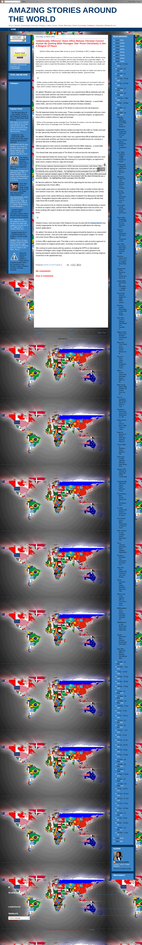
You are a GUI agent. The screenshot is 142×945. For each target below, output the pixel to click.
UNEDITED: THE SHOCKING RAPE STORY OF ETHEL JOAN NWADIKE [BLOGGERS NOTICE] (19, 138)
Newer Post (40, 333)
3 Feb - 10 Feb (123, 83)
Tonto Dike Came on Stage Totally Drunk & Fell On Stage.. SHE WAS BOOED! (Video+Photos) (19, 189)
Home (71, 333)
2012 (118, 40)
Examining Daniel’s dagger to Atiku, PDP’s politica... (121, 297)
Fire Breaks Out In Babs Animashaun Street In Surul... (122, 523)
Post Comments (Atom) (76, 339)
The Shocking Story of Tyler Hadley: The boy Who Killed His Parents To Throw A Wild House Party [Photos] (19, 116)
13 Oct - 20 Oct (123, 794)
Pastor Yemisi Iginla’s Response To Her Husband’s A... (122, 144)
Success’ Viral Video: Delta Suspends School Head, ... (121, 362)
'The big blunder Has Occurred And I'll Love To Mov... (121, 196)
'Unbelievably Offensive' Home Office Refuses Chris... (122, 486)
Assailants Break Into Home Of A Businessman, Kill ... (122, 413)
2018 (118, 58)
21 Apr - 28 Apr (123, 681)
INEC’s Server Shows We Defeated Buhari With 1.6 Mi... (121, 376)
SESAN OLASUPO (122, 862)
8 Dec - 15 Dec (123, 823)
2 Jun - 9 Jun (122, 711)
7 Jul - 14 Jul (122, 735)
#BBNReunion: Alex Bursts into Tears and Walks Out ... (121, 627)
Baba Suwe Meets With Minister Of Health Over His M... (122, 389)
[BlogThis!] (74, 265)
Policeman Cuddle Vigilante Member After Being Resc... (122, 461)
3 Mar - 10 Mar (123, 103)
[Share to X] (76, 265)
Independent (96, 223)
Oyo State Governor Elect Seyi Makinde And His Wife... (121, 248)
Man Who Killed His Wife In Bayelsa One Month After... (122, 653)
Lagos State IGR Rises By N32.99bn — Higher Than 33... (121, 285)
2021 (118, 841)
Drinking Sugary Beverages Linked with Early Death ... (122, 310)
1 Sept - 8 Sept (123, 774)
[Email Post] (67, 265)
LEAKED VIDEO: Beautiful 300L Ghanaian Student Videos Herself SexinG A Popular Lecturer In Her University (19, 213)
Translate (25, 921)
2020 (118, 838)
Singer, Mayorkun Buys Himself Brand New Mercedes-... (122, 640)
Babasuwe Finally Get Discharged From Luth (121, 133)
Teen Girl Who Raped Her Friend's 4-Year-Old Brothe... (122, 572)
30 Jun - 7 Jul (122, 730)
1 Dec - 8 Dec (122, 818)
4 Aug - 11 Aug (123, 754)
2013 (118, 43)
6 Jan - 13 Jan (123, 64)
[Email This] (72, 265)
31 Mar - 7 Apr (123, 667)
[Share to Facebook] (78, 265)
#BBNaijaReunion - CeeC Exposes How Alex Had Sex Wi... (122, 613)
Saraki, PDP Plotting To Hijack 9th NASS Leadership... (122, 473)
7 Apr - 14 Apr (122, 672)
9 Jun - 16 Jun (123, 715)
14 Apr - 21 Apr (123, 676)
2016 (118, 52)
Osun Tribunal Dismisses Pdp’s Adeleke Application (122, 547)
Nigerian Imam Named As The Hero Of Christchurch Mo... (121, 235)
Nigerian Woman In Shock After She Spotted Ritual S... (121, 436)
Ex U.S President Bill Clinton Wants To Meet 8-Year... (121, 401)
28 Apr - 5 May (123, 686)
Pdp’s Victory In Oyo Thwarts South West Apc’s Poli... (122, 535)
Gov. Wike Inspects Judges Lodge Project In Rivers (121, 156)
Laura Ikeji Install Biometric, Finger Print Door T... (121, 209)
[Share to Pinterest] (80, 265)
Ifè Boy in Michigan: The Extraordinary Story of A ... (121, 559)
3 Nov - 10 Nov (123, 808)
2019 (118, 61)
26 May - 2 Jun (123, 706)
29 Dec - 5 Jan (123, 832)
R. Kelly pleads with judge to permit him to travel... (122, 511)
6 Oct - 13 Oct (123, 789)
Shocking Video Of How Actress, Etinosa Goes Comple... (121, 182)
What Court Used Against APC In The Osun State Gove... (121, 599)
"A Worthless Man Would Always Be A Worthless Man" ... (121, 499)
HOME (13, 29)
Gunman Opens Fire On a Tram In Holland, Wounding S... (122, 260)
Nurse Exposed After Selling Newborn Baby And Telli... (121, 585)
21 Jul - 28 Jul (123, 745)
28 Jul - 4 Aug (122, 750)
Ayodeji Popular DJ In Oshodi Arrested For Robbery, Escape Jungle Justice (18, 235)
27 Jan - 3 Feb (123, 78)
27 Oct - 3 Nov (123, 803)
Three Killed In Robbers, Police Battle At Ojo (121, 449)
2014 (118, 46)
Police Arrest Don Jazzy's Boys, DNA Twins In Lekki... (121, 424)
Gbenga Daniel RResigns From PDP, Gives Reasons (121, 121)
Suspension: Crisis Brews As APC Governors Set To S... (121, 273)
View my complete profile (122, 868)
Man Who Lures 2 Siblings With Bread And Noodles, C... (122, 323)
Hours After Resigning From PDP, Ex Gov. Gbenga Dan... (121, 222)
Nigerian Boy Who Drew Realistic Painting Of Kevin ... (122, 335)
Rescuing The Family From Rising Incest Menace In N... (122, 347)
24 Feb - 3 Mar (123, 98)
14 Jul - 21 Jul (123, 740)
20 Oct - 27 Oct (123, 798)
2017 (118, 55)
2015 (118, 49)
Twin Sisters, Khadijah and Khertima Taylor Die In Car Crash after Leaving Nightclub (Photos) (19, 163)
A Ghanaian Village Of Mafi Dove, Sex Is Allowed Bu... (121, 169)
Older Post (101, 333)
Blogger (91, 930)
